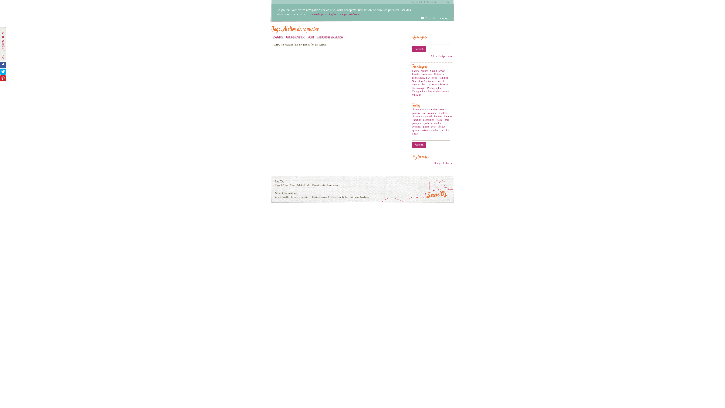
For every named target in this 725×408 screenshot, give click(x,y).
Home (277, 184)
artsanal (426, 130)
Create (285, 184)
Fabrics (300, 184)
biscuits (448, 116)
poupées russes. (437, 109)
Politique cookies (319, 196)
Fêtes (434, 77)
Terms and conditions (300, 196)
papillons (443, 113)
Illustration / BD (421, 77)
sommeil (427, 116)
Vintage (444, 77)
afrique (441, 126)
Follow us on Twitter (338, 196)
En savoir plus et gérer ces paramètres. (333, 14)
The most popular (295, 36)
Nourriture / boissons (423, 81)
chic (447, 119)
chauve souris (419, 109)
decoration (428, 119)
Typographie (418, 91)
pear (433, 126)
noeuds (417, 119)
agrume (416, 130)
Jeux (424, 84)
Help (308, 184)
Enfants (438, 74)
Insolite (416, 74)
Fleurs (415, 71)
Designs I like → (443, 163)
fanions (438, 116)
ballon (436, 130)
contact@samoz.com (329, 184)
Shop (292, 184)
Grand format (437, 71)
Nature (424, 71)
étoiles (437, 123)
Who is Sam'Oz (282, 196)
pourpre (416, 113)
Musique (416, 95)
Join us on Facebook (359, 196)
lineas (415, 133)
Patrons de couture (437, 91)
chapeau (416, 116)
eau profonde (429, 113)
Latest (311, 36)
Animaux (427, 74)
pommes (416, 126)
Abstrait (433, 84)
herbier (445, 130)
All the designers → (441, 56)
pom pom (417, 123)
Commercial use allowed (330, 36)
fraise (439, 119)
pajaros (428, 123)
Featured (278, 36)
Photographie (434, 88)
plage (426, 126)
